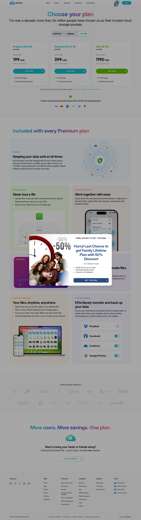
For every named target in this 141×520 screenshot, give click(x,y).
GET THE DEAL (91, 280)
